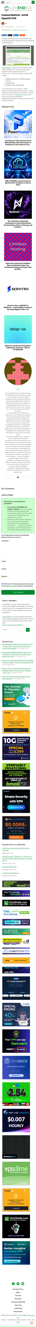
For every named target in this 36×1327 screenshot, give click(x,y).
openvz (22, 30)
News (18, 1292)
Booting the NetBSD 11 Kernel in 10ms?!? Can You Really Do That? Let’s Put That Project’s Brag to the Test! (16, 654)
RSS (29, 1320)
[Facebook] (13, 1285)
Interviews (18, 1299)
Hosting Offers (18, 1289)
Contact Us (12, 1320)
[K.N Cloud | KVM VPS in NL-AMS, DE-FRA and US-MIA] (18, 827)
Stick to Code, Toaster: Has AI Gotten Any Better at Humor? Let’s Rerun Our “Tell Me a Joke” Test (16, 671)
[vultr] (18, 695)
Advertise (18, 1305)
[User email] (18, 477)
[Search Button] (33, 2)
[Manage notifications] (31, 1322)
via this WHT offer (21, 94)
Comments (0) (21, 26)
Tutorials (18, 1295)
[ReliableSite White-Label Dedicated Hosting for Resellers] (18, 722)
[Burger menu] (2, 2)
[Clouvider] (18, 748)
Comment (5, 541)
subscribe (14, 586)
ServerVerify (15, 619)
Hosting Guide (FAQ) (18, 1302)
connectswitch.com (7, 30)
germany (17, 30)
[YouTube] (22, 1285)
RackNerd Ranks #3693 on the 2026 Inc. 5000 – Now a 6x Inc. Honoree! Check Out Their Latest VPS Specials (17, 646)
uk (26, 30)
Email (3, 561)
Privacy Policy (21, 1320)
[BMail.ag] (18, 775)
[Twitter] (18, 1285)
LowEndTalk (6, 617)
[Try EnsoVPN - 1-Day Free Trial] (18, 801)
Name (3, 569)
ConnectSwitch (7, 67)
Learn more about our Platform (12, 625)
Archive (3, 1320)
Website (4, 576)
